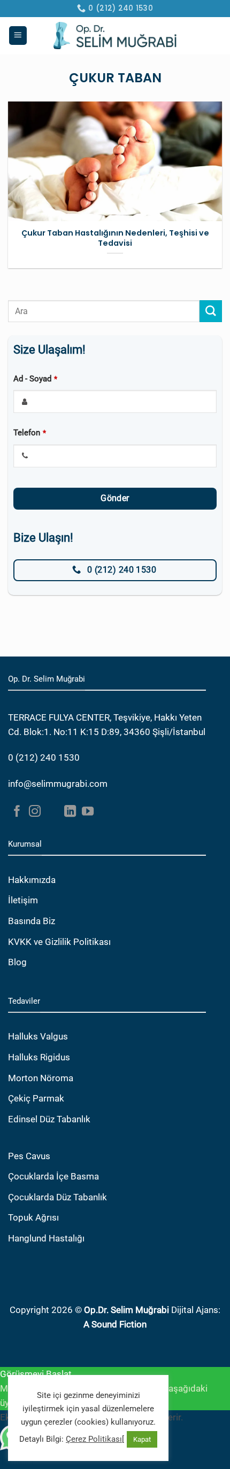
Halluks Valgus (38, 1036)
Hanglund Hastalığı (46, 1238)
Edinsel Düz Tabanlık (49, 1119)
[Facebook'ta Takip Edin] (17, 812)
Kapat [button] (142, 1439)
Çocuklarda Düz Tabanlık (57, 1197)
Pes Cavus (29, 1156)
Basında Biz (31, 921)
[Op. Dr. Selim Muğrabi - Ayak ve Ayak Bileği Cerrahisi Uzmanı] (115, 35)
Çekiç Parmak (36, 1098)
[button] (18, 35)
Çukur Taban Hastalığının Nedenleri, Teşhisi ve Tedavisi (115, 238)
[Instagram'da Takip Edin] (35, 812)
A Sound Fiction (115, 1324)
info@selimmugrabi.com (58, 783)
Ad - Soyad (35, 379)
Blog (17, 962)
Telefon (29, 432)
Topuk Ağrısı (33, 1217)
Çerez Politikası (94, 1439)
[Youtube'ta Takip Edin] (88, 812)
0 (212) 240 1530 (44, 757)
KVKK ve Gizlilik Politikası (59, 941)
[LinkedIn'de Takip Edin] (70, 812)
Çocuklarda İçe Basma (53, 1176)
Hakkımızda (32, 879)
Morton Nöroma (40, 1078)
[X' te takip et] (52, 812)
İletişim (23, 900)
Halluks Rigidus (39, 1057)
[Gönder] (211, 311)
